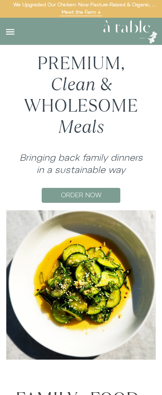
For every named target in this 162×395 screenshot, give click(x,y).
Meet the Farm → (81, 12)
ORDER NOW (81, 195)
